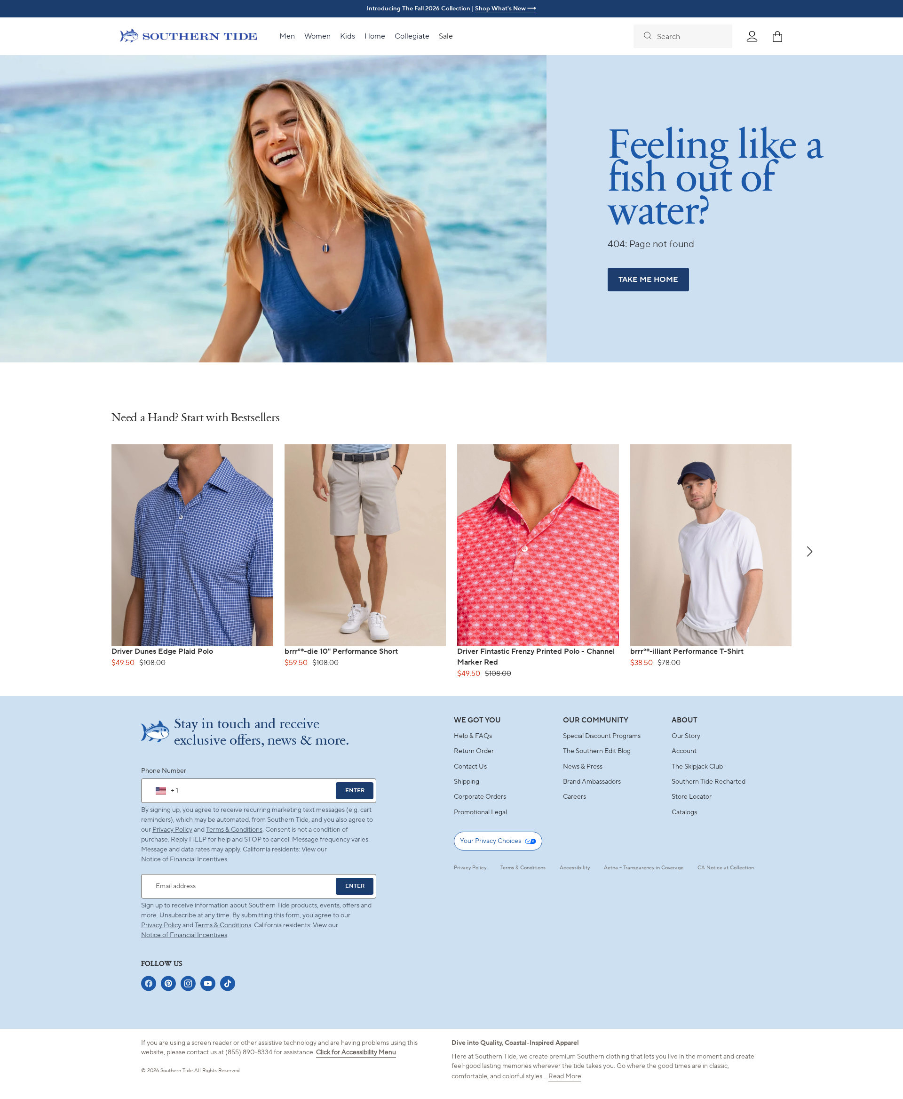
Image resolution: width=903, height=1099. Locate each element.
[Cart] (777, 36)
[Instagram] (188, 983)
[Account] (752, 36)
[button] (809, 551)
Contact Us (470, 766)
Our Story (686, 736)
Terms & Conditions (234, 830)
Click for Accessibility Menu (356, 1052)
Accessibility (575, 868)
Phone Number (163, 771)
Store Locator (692, 797)
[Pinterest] (168, 983)
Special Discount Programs (602, 736)
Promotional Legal (480, 812)
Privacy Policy (172, 830)
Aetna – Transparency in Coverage (643, 868)
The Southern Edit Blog (597, 751)
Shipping (466, 782)
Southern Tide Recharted (708, 782)
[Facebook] (148, 983)
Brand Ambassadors (592, 782)
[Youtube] (207, 983)
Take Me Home (648, 279)
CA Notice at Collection (725, 868)
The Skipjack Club (697, 766)
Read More (564, 1076)
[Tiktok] (227, 983)
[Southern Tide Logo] (188, 37)
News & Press (582, 766)
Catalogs (684, 812)
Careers (574, 797)
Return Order (474, 751)
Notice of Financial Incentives (184, 935)
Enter (354, 790)
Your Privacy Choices (490, 841)
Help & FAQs (473, 736)
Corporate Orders (480, 797)
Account (684, 751)
